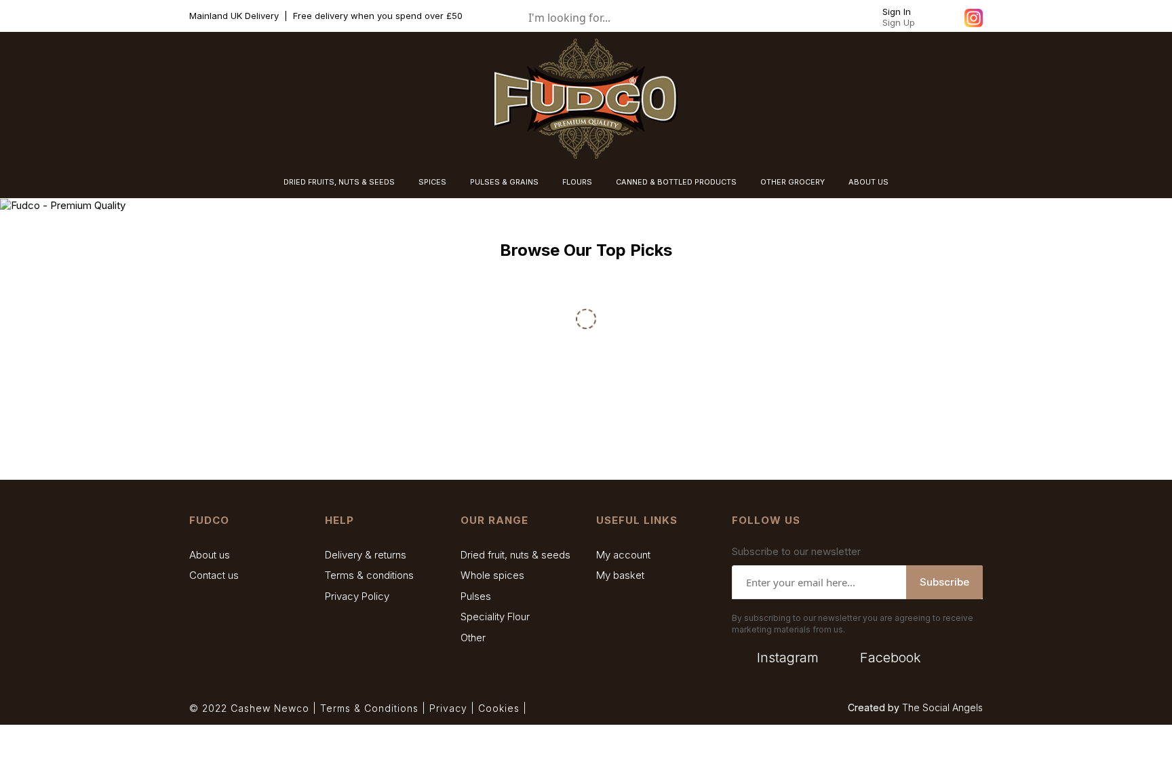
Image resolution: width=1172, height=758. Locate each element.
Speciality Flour (495, 616)
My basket (620, 575)
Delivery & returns (365, 554)
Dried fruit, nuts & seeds (515, 554)
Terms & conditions (369, 575)
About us (209, 554)
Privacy (448, 708)
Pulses (476, 596)
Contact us (214, 575)
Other (473, 637)
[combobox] (619, 17)
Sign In (896, 11)
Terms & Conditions (369, 708)
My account (623, 554)
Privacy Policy (357, 596)
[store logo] (586, 99)
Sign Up (898, 22)
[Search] (697, 17)
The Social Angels (942, 707)
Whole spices (492, 575)
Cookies (499, 708)
